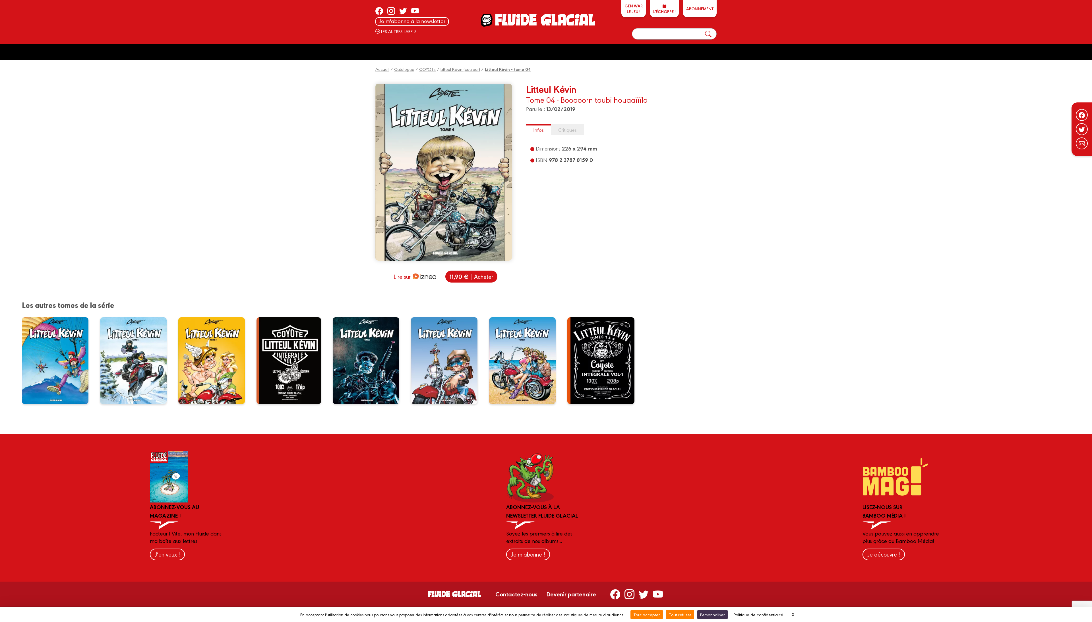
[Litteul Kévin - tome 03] (370, 360)
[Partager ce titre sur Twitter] (1082, 129)
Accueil (382, 69)
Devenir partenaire (571, 594)
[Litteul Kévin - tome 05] (215, 360)
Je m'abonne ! (528, 554)
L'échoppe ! (664, 11)
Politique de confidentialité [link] (758, 614)
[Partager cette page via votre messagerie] (1082, 143)
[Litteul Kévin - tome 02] (448, 360)
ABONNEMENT (699, 8)
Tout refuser (680, 614)
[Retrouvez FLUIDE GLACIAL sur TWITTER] (403, 11)
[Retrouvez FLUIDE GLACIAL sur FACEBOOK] (379, 11)
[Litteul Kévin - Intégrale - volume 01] (604, 360)
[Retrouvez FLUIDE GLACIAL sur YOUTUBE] (415, 11)
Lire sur (402, 276)
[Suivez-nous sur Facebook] (1082, 115)
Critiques (567, 129)
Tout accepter (646, 614)
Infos (538, 129)
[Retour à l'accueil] (545, 20)
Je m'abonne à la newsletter (412, 20)
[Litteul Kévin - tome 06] (137, 360)
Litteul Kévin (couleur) (460, 69)
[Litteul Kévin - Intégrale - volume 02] (292, 360)
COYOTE (427, 69)
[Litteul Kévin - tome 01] (526, 360)
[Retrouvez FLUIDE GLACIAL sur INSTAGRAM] (391, 11)
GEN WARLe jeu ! (633, 8)
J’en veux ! (167, 554)
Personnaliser (712, 614)
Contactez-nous (516, 594)
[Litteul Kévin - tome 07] (59, 360)
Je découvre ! (883, 554)
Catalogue (404, 69)
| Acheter (471, 276)
